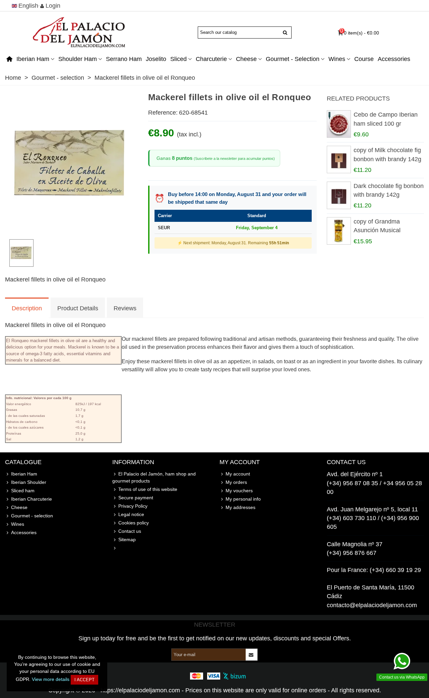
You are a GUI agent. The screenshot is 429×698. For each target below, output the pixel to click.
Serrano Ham (124, 59)
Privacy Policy (132, 506)
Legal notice (131, 514)
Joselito (156, 59)
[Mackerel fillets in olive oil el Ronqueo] (71, 229)
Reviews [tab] (125, 308)
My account (238, 474)
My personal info (243, 499)
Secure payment (135, 497)
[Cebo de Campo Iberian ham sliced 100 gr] (338, 124)
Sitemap (127, 539)
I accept (84, 679)
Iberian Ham (32, 59)
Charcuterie (211, 59)
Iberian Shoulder (28, 482)
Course (364, 59)
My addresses (240, 507)
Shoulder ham (77, 59)
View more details (50, 679)
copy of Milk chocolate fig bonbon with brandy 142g (387, 154)
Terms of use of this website (147, 489)
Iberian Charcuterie (31, 499)
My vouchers (239, 490)
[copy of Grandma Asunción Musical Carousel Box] (338, 231)
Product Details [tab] (77, 308)
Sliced (178, 59)
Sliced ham (23, 490)
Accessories (394, 59)
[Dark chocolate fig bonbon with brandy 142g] (338, 195)
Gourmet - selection (292, 59)
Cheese (246, 59)
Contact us (129, 531)
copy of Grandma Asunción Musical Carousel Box (377, 230)
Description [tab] (27, 308)
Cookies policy (133, 522)
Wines (336, 59)
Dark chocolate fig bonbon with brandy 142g (389, 190)
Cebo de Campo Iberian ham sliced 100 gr (386, 119)
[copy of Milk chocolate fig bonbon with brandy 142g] (338, 159)
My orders (236, 482)
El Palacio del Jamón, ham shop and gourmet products (154, 477)
